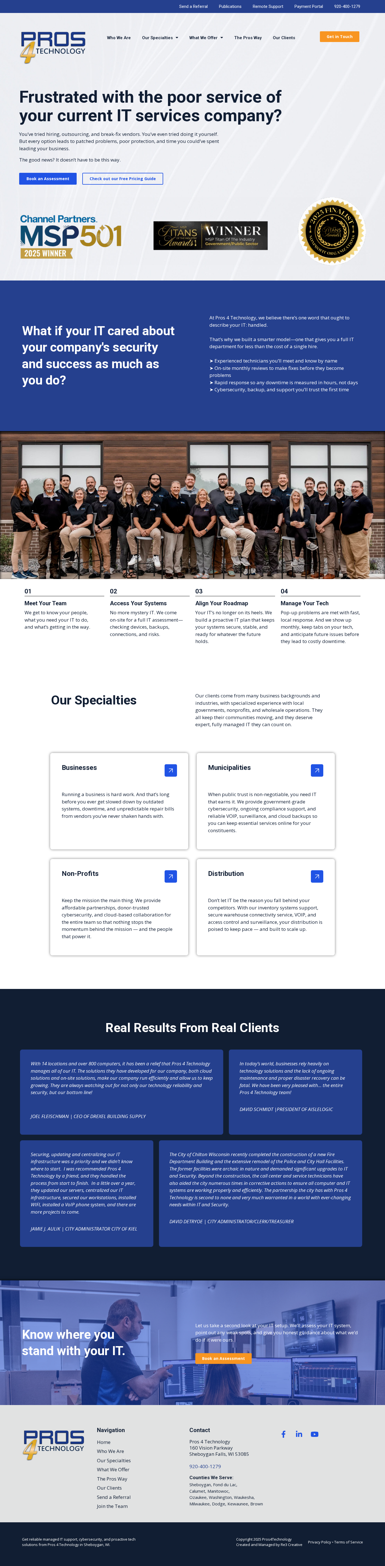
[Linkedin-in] (299, 1434)
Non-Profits (80, 874)
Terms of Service (348, 1542)
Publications (230, 6)
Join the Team (112, 1506)
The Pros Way (248, 37)
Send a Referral (193, 6)
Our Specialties (157, 37)
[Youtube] (314, 1434)
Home (103, 1442)
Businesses (79, 768)
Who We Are (119, 37)
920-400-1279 (347, 6)
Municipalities (229, 768)
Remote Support (268, 6)
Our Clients (284, 37)
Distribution (226, 874)
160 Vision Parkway (211, 1447)
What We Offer (203, 37)
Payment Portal (309, 6)
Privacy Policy (319, 1542)
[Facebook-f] (283, 1434)
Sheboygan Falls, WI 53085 (219, 1454)
